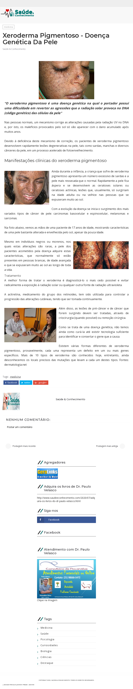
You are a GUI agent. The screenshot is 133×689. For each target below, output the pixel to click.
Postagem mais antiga (107, 446)
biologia (46, 651)
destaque (47, 663)
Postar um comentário (19, 427)
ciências (46, 657)
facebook (12, 382)
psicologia (48, 639)
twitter (27, 382)
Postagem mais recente (24, 446)
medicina (8, 26)
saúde (45, 633)
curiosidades (49, 645)
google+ (42, 382)
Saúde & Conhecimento (14, 49)
